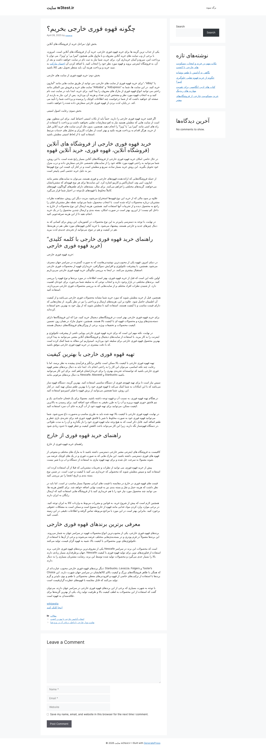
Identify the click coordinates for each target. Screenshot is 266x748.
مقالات (53, 615)
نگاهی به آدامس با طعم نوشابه (193, 72)
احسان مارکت (57, 63)
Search (180, 26)
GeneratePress (152, 743)
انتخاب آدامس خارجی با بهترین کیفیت (67, 619)
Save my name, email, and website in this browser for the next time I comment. (99, 714)
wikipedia (52, 603)
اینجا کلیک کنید (54, 607)
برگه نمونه (211, 7)
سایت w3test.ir (60, 7)
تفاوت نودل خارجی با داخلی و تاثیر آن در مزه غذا (72, 622)
